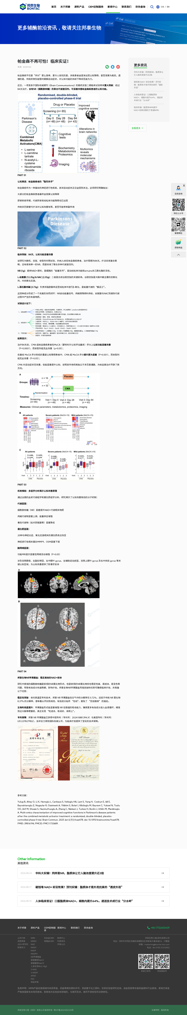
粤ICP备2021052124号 (64, 1010)
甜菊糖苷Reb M (37, 963)
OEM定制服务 (95, 6)
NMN (33, 938)
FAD (32, 979)
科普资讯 (61, 941)
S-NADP (34, 973)
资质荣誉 (21, 941)
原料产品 (79, 6)
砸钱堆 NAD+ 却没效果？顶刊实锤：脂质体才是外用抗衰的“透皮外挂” (148, 85)
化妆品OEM (49, 938)
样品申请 (34, 982)
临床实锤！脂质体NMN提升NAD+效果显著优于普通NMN (146, 108)
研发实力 (21, 947)
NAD (33, 944)
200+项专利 (23, 944)
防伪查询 (140, 6)
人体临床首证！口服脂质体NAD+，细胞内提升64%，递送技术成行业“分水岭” (148, 97)
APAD (33, 976)
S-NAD (34, 969)
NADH (33, 947)
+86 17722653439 (160, 928)
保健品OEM (49, 941)
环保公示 (61, 944)
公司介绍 (21, 938)
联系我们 (126, 6)
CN (162, 7)
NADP (33, 951)
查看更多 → (137, 128)
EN (168, 7)
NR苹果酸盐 (36, 957)
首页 (53, 6)
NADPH (34, 954)
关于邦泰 (65, 6)
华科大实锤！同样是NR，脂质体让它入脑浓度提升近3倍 (148, 73)
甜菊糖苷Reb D (37, 960)
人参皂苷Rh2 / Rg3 (39, 966)
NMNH (33, 941)
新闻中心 (112, 6)
